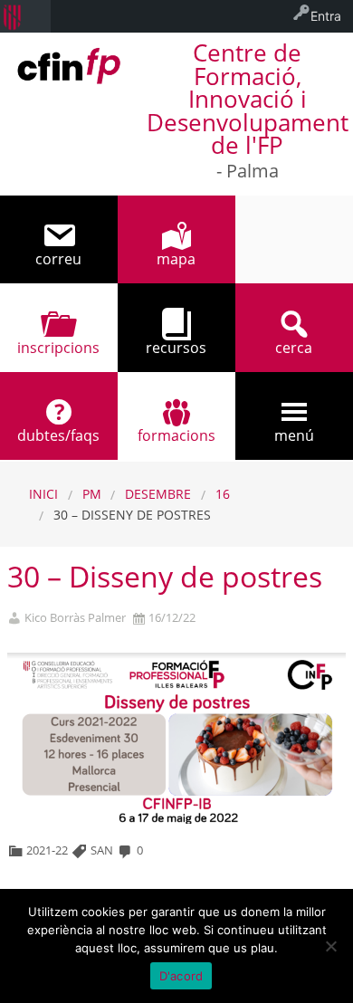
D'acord (181, 976)
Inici (43, 493)
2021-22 (47, 850)
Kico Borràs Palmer (75, 618)
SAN (102, 850)
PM (91, 493)
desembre (158, 493)
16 (222, 493)
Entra (325, 16)
